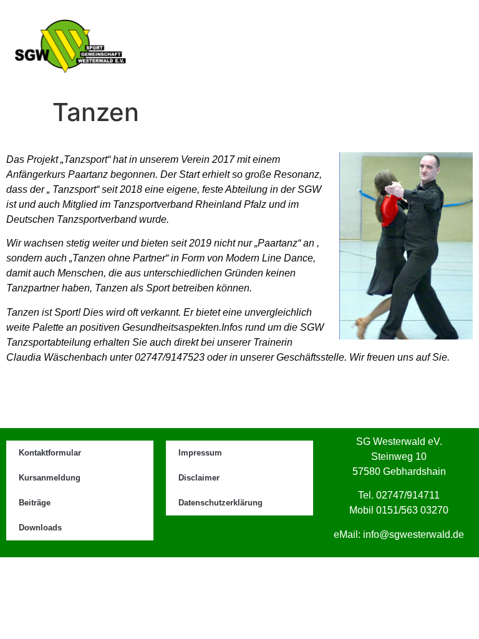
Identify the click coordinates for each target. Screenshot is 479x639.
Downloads (40, 527)
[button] (436, 46)
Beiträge (35, 502)
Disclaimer (199, 477)
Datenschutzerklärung (220, 502)
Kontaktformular (50, 452)
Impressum (200, 452)
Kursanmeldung (49, 477)
